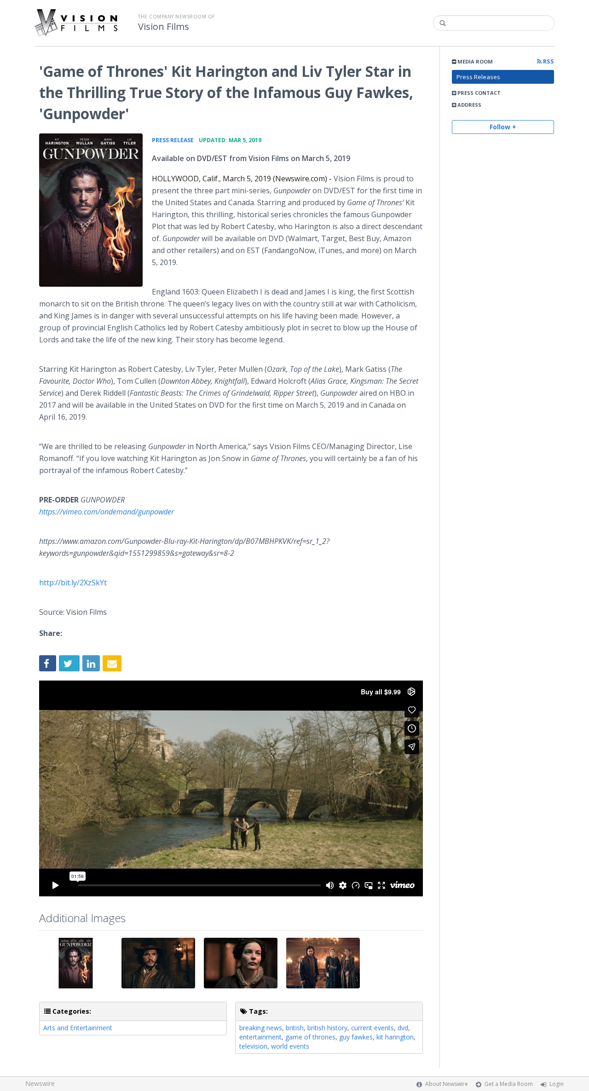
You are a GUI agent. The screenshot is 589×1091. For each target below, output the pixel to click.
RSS (548, 61)
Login (556, 1084)
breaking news (260, 1027)
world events (290, 1046)
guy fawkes (356, 1037)
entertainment (260, 1037)
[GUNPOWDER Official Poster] (91, 210)
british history (327, 1027)
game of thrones (310, 1037)
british (295, 1027)
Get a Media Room (509, 1084)
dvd (403, 1027)
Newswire (40, 1083)
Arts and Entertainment (77, 1027)
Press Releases (478, 77)
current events (372, 1027)
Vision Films (163, 27)
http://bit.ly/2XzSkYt (73, 582)
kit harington (395, 1037)
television (253, 1046)
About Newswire (446, 1084)
